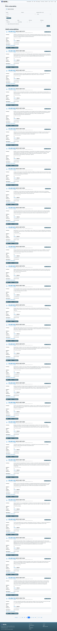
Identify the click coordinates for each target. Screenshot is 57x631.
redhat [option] (38, 14)
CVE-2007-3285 (12, 50)
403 (33, 617)
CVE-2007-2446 (12, 537)
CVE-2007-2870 (12, 363)
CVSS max (41, 20)
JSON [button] (7, 47)
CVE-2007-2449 (12, 148)
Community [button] (42, 1)
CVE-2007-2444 (12, 558)
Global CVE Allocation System (9, 629)
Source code (46, 626)
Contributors (31, 627)
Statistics (46, 1)
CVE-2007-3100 (12, 168)
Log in (49, 1)
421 (39, 617)
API (29, 626)
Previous (16, 617)
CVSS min (30, 20)
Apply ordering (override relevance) (13, 23)
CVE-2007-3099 (12, 188)
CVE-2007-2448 (12, 128)
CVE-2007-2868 (12, 422)
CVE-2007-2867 (12, 383)
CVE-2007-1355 (12, 480)
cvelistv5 (15, 32)
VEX (32, 1)
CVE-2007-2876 (12, 246)
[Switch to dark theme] (55, 1)
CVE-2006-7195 (12, 598)
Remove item (49, 14)
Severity (7, 37)
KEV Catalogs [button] (38, 1)
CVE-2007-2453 (12, 207)
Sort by (7, 20)
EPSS (45, 31)
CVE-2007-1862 (12, 285)
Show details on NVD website (10, 45)
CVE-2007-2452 (12, 324)
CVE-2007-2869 (12, 402)
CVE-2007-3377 (12, 31)
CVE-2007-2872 (12, 305)
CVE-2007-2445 (12, 519)
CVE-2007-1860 (12, 459)
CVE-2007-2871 (12, 344)
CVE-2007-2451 (12, 441)
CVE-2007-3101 (12, 88)
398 (22, 617)
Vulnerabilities (29, 1)
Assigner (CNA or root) (40, 12)
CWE (34, 1)
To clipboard (16, 47)
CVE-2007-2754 (12, 499)
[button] (54, 1)
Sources (7, 16)
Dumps (30, 628)
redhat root (18, 40)
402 (31, 617)
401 (28, 617)
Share (11, 47)
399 (24, 617)
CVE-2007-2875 (12, 266)
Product (22, 12)
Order (18, 20)
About (52, 1)
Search (48, 25)
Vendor (7, 12)
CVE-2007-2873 (12, 227)
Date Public (8, 63)
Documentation (31, 625)
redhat (15, 40)
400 (26, 617)
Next (41, 617)
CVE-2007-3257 (12, 70)
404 (35, 617)
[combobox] (13, 14)
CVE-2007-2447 (12, 577)
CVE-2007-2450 (12, 108)
